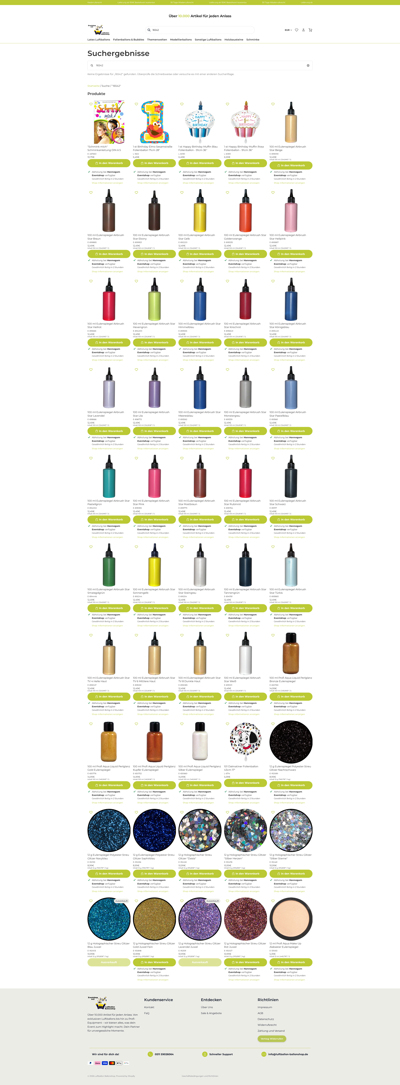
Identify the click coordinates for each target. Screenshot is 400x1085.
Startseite (94, 85)
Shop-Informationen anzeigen (107, 183)
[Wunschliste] (296, 30)
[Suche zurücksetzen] (308, 65)
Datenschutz (266, 1019)
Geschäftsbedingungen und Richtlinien (200, 1076)
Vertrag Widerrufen (272, 1038)
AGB (260, 1013)
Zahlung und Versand (271, 1030)
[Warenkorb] (310, 30)
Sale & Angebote (211, 1013)
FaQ (146, 1013)
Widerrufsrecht (267, 1025)
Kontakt (149, 1007)
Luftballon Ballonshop (105, 1076)
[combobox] (200, 30)
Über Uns (207, 1007)
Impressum (265, 1007)
